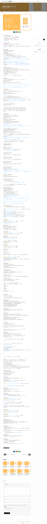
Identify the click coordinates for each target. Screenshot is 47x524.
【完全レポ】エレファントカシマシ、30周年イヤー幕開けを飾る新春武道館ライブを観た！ (18, 63)
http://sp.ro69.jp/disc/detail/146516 (8, 344)
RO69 (4, 405)
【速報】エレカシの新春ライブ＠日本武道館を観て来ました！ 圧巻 (14, 62)
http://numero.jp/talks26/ (7, 252)
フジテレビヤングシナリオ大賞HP (8, 95)
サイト (5, 502)
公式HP (5, 76)
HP (17, 229)
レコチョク (5, 341)
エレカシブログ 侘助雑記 (7, 1)
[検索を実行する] (44, 39)
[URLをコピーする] (20, 32)
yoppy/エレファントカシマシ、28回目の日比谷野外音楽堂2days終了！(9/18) (14, 203)
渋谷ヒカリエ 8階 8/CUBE (9, 216)
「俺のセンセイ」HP (6, 94)
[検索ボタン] (44, 1)
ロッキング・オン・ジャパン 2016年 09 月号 (14, 383)
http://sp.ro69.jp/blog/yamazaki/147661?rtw (9, 238)
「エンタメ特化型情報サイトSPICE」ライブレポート (11, 150)
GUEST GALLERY (15, 381)
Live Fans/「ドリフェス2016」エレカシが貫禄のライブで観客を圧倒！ (13, 124)
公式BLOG (6, 395)
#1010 (6, 213)
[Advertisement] (39, 25)
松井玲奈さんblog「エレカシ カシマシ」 (9, 164)
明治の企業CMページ (6, 443)
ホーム (18, 521)
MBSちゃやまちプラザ (8, 214)
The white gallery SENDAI (8, 212)
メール (5, 499)
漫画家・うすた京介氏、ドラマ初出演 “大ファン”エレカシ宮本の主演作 (13, 98)
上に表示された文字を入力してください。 (9, 508)
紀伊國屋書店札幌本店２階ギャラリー (10, 215)
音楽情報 (6, 404)
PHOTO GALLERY (19, 432)
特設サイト (5, 217)
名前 (4, 496)
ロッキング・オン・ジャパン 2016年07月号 (14, 415)
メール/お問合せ (27, 521)
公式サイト (5, 47)
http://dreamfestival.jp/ (6, 40)
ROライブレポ (5, 320)
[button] (14, 32)
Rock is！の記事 (6, 430)
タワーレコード (6, 356)
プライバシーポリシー (22, 521)
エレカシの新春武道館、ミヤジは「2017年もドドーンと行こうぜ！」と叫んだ (16, 61)
